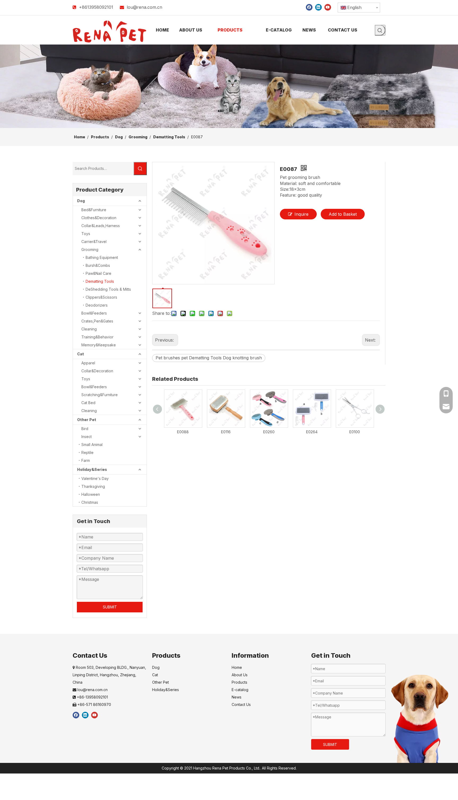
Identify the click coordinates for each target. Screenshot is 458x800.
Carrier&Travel (94, 241)
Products (239, 682)
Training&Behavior (97, 337)
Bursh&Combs (98, 265)
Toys (85, 233)
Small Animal (92, 444)
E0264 (312, 432)
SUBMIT (110, 607)
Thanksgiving (93, 486)
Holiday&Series (92, 469)
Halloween (90, 494)
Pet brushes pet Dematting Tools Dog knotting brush (209, 357)
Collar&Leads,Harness (100, 225)
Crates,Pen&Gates (97, 321)
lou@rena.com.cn (144, 7)
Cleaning (89, 329)
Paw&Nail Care (98, 273)
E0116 (226, 432)
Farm (85, 460)
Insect (86, 436)
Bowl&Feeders (94, 313)
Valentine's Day (95, 478)
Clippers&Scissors (101, 297)
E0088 (183, 432)
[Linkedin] (318, 7)
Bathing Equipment (102, 257)
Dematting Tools (100, 281)
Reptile (87, 452)
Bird (84, 428)
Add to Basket (343, 214)
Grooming (89, 249)
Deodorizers (97, 305)
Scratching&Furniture (99, 394)
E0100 (354, 432)
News (236, 697)
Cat (80, 354)
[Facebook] (309, 7)
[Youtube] (327, 7)
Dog (81, 200)
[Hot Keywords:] (380, 30)
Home (237, 667)
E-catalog (240, 689)
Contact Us (241, 704)
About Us (240, 675)
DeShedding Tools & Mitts (108, 289)
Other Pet (86, 419)
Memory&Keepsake (98, 345)
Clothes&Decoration (98, 217)
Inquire (301, 214)
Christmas (89, 502)
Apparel (88, 363)
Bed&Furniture (93, 209)
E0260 (269, 432)
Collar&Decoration (97, 371)
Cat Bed (88, 402)
